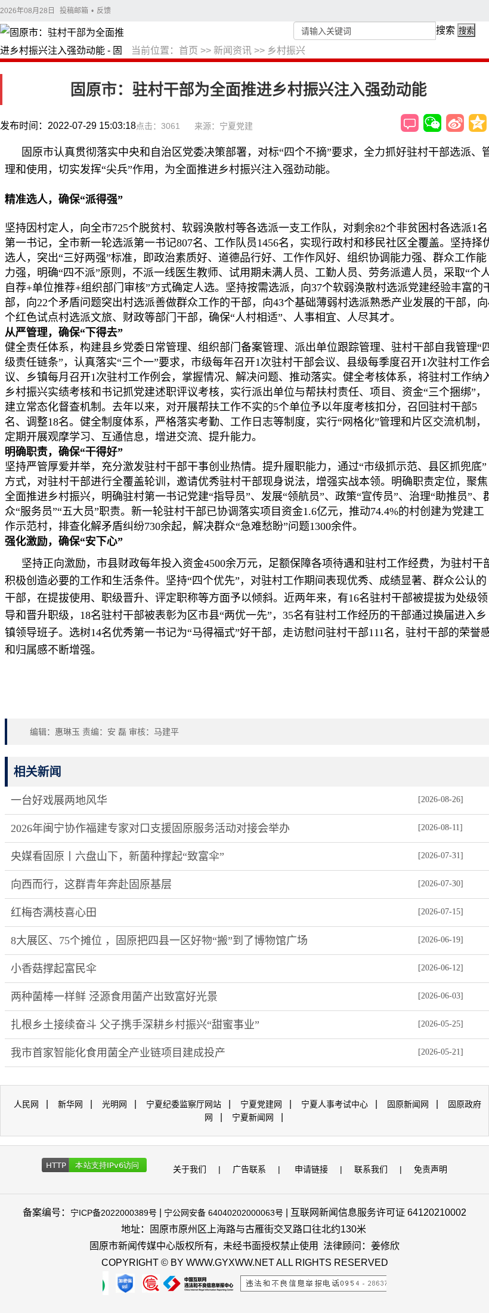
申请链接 (311, 1169)
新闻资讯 (232, 50)
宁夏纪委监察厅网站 (183, 1104)
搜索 (445, 30)
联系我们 (371, 1169)
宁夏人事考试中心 (334, 1104)
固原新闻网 (408, 1104)
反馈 (104, 11)
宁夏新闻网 (253, 1117)
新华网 (70, 1104)
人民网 (26, 1104)
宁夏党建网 (261, 1104)
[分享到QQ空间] (478, 123)
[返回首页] (65, 42)
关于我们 (189, 1169)
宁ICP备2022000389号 (113, 1213)
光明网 (114, 1104)
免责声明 (430, 1169)
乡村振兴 (286, 50)
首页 (188, 50)
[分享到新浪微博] (455, 123)
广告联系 (249, 1169)
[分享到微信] (432, 123)
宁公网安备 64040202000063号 (223, 1213)
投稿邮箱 (74, 11)
